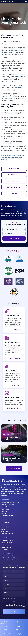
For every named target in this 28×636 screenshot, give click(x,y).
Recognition (5, 549)
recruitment (19, 77)
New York (4, 511)
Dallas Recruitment (7, 515)
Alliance (22, 634)
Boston (3, 513)
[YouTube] (14, 557)
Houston (18, 87)
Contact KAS (14, 193)
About (3, 529)
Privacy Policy (19, 629)
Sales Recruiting (16, 385)
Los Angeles (5, 509)
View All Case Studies (14, 468)
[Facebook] (9, 557)
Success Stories (6, 522)
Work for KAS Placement (14, 187)
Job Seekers (17, 330)
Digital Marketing (6, 507)
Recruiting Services (7, 533)
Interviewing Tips (14, 168)
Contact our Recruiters (8, 155)
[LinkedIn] (3, 557)
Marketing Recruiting (7, 504)
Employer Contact (6, 542)
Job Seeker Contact (7, 540)
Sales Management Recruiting (10, 502)
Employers (4, 525)
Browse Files (14, 600)
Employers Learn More (14, 358)
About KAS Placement (14, 175)
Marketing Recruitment (14, 408)
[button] (25, 1)
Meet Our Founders (14, 181)
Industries (4, 545)
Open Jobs (4, 531)
